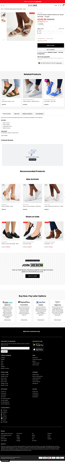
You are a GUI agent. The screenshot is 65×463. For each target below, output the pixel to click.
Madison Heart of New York (7, 433)
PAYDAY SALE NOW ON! (32, 1)
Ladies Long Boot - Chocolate (52, 101)
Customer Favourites (37, 359)
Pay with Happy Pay (5, 404)
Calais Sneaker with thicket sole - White (53, 206)
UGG (33, 438)
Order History (35, 393)
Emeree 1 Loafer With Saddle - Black (10, 243)
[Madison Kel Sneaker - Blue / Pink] (32, 88)
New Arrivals (35, 357)
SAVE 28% (32, 13)
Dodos (49, 437)
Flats (2, 361)
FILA (33, 433)
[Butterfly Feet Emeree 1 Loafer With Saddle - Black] (11, 231)
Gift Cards (3, 396)
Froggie (18, 437)
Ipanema (3, 437)
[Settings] (59, 5)
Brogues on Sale (4, 385)
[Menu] (1, 5)
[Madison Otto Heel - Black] (32, 231)
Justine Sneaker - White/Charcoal (10, 101)
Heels (2, 363)
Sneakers (3, 357)
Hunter (49, 435)
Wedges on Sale (4, 383)
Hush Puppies (4, 440)
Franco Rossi (40, 13)
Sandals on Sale (4, 376)
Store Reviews (39, 113)
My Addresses (35, 395)
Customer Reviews (36, 378)
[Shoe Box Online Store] (32, 5)
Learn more (59, 63)
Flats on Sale (3, 378)
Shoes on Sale (35, 364)
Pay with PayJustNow (5, 398)
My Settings (35, 396)
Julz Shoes (34, 440)
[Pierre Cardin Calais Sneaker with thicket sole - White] (53, 193)
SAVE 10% (25, 222)
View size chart (50, 38)
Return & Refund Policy (37, 376)
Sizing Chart (3, 393)
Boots (2, 364)
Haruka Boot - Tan (48, 243)
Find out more (7, 320)
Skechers (50, 433)
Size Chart (62, 28)
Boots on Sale (4, 381)
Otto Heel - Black (27, 243)
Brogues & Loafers (5, 368)
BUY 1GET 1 (25, 80)
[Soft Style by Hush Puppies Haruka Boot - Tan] (53, 231)
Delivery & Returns (27, 113)
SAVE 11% (46, 222)
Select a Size (50, 28)
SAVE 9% (4, 222)
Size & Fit (16, 113)
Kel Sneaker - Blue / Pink (28, 101)
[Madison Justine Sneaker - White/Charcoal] (11, 88)
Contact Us (3, 391)
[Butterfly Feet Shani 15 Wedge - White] (11, 193)
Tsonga (18, 438)
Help (56, 5)
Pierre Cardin (4, 438)
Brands (33, 361)
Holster (18, 435)
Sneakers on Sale (4, 374)
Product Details (7, 113)
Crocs (33, 437)
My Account (35, 391)
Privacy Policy (35, 380)
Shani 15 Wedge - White (7, 206)
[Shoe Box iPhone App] (38, 350)
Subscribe (4, 351)
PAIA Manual (35, 383)
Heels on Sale (4, 380)
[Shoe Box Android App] (38, 345)
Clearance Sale (35, 363)
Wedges (3, 366)
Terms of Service (36, 381)
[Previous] (8, 26)
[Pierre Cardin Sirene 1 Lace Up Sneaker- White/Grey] (32, 193)
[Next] (34, 26)
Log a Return (3, 395)
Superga (18, 440)
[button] (63, 5)
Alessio (33, 435)
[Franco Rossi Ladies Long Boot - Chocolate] (54, 88)
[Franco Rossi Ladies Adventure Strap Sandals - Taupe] (3, 14)
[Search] (4, 5)
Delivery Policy (35, 374)
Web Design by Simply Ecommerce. (8, 458)
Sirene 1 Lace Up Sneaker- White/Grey (32, 206)
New (3, 184)
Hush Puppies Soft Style (6, 435)
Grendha (49, 438)
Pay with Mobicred (5, 402)
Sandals (5, 135)
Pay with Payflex (4, 400)
